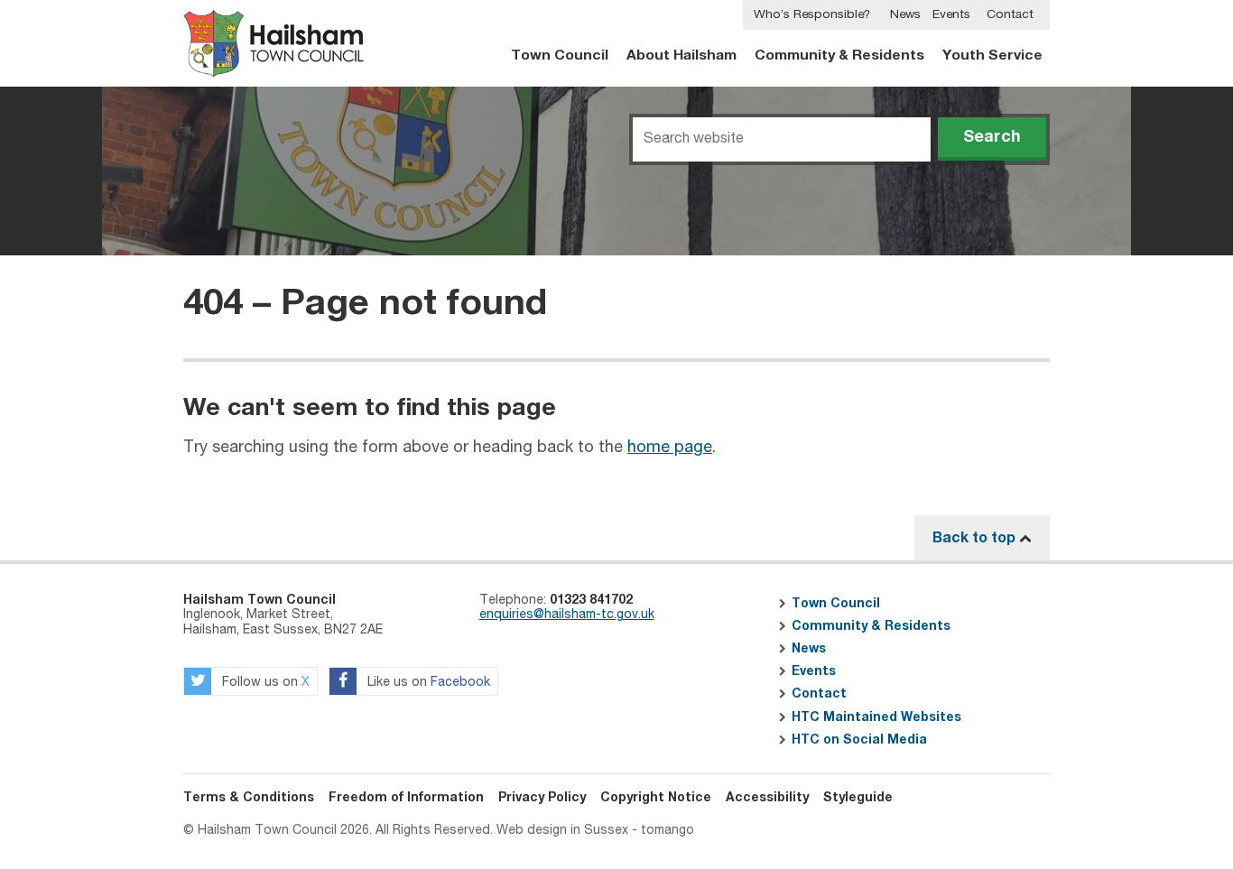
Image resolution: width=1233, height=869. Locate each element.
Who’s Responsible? (812, 14)
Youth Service (992, 55)
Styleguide (858, 797)
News (905, 14)
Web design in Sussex (562, 830)
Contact (1010, 14)
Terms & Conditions (248, 797)
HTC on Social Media (859, 740)
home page (669, 447)
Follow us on (264, 682)
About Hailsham (681, 55)
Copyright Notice (655, 797)
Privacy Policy (542, 797)
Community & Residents (839, 55)
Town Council (559, 55)
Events (951, 14)
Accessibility (767, 797)
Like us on (427, 682)
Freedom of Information (406, 797)
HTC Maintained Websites (876, 717)
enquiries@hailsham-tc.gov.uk (566, 614)
